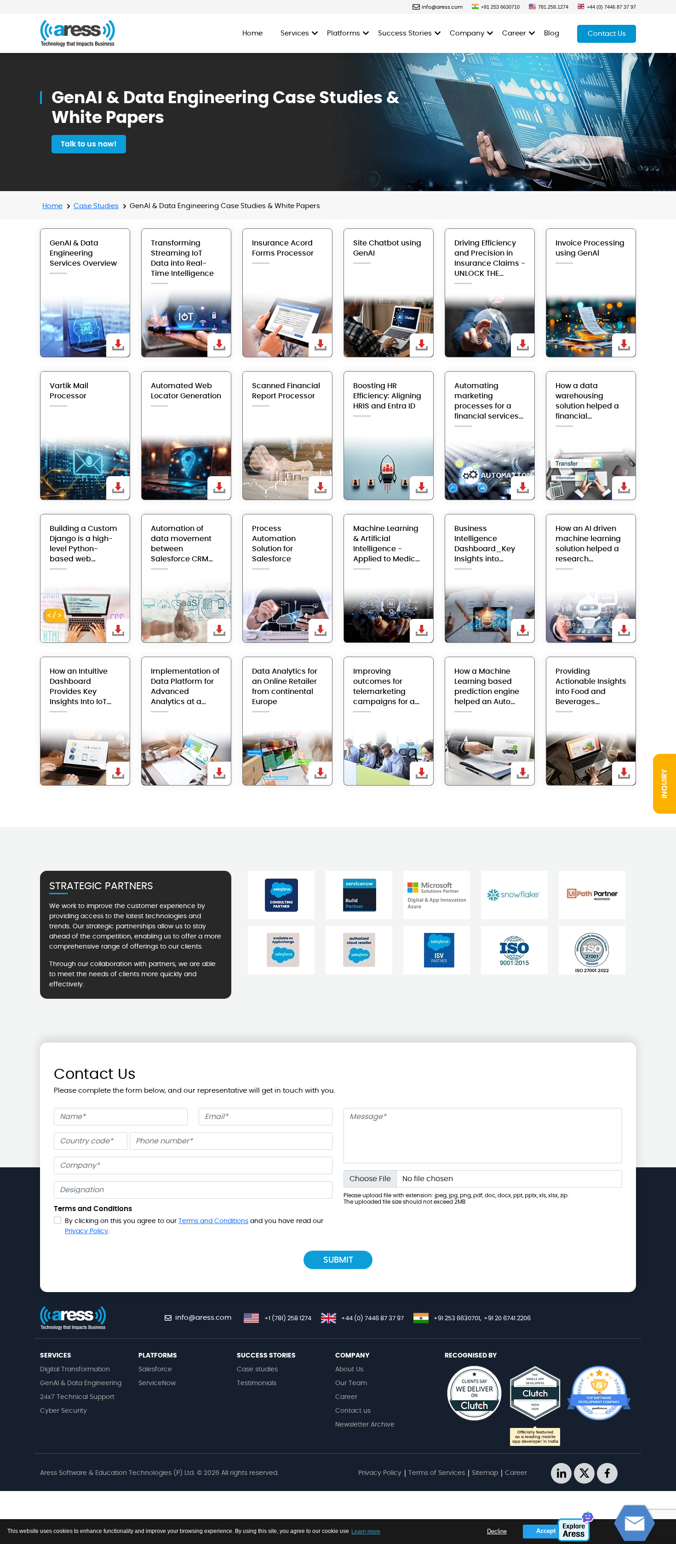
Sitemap (485, 1473)
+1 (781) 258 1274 (287, 1319)
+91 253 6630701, (457, 1319)
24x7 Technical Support (77, 1397)
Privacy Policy (86, 1231)
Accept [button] (546, 1530)
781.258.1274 (553, 7)
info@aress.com (442, 7)
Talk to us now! (89, 144)
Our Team (351, 1383)
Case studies (257, 1369)
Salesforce (155, 1369)
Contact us (353, 1411)
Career (514, 33)
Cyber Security (63, 1411)
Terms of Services (436, 1473)
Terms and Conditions (213, 1221)
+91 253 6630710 (500, 7)
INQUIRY (664, 783)
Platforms (343, 33)
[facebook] (607, 1473)
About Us (349, 1369)
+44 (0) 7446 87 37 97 (611, 7)
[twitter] (584, 1473)
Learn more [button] (365, 1531)
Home (252, 33)
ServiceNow (157, 1383)
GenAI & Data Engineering (80, 1383)
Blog (551, 33)
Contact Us (607, 33)
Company (467, 33)
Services (295, 33)
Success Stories (405, 33)
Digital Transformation (75, 1369)
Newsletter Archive (365, 1425)
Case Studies (96, 206)
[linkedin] (561, 1473)
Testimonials (256, 1383)
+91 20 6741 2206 (507, 1319)
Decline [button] (497, 1531)
